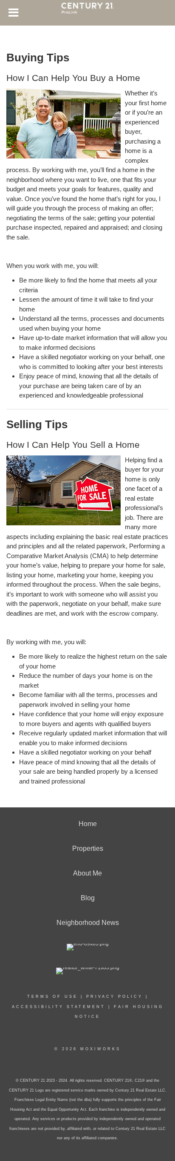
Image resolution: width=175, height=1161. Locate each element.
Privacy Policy (114, 996)
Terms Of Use (52, 996)
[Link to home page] (87, 11)
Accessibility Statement (58, 1007)
